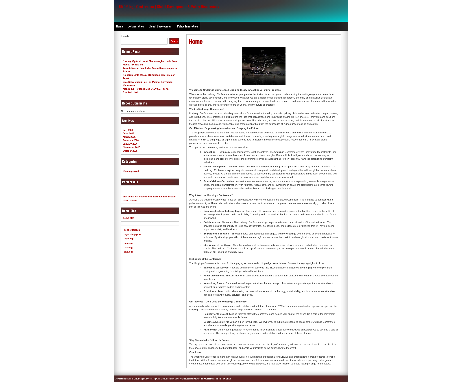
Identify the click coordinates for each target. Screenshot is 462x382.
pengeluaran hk (132, 230)
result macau (130, 200)
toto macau (151, 196)
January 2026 (130, 143)
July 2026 (128, 130)
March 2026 (129, 137)
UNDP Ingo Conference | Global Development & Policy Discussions (169, 6)
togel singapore (132, 234)
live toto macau (167, 196)
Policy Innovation (187, 26)
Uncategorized (131, 171)
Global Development (161, 26)
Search (125, 36)
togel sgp (129, 238)
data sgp (128, 243)
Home (119, 26)
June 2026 (128, 133)
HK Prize (140, 196)
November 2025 (131, 147)
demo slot (128, 218)
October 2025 (130, 151)
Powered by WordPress (204, 379)
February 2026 (131, 140)
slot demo (128, 196)
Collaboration (136, 26)
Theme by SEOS (223, 379)
